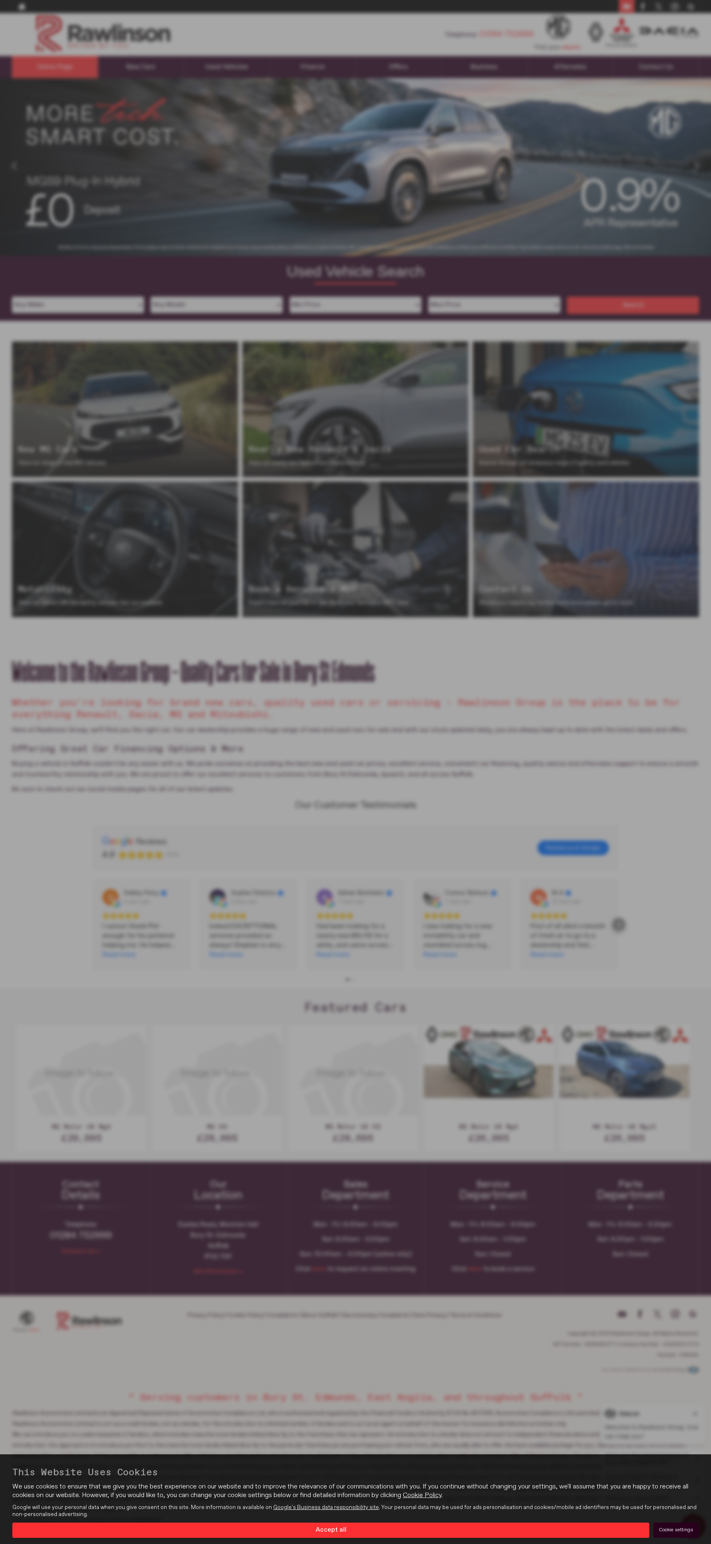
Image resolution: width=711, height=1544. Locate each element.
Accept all (331, 1530)
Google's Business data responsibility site (326, 1507)
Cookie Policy (422, 1495)
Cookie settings (676, 1530)
